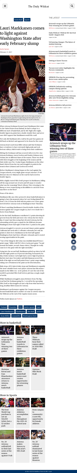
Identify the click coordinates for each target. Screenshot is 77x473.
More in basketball (10, 322)
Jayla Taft (51, 46)
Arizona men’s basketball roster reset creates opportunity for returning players (22, 377)
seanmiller (16, 316)
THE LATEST (54, 18)
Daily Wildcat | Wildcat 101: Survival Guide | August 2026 (62, 34)
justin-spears (29, 307)
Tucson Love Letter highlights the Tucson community (62, 69)
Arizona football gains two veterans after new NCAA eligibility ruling (62, 97)
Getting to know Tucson (58, 61)
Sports (27, 20)
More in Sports (8, 395)
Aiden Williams (52, 81)
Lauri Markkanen (7, 311)
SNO (47, 471)
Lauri (39, 307)
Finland (4, 307)
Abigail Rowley (52, 91)
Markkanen (20, 311)
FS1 (20, 307)
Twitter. (20, 299)
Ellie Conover (52, 63)
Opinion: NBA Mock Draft (36, 371)
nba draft (30, 311)
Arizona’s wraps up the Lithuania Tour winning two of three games (61, 24)
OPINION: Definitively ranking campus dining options (60, 87)
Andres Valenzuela (53, 100)
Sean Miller (5, 316)
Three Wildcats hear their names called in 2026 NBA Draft (37, 343)
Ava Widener (52, 107)
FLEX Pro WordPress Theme (37, 471)
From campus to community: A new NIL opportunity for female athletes (38, 417)
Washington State (30, 316)
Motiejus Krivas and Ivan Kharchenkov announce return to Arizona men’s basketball (7, 378)
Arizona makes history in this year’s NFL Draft (21, 446)
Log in (50, 471)
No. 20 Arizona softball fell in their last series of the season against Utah (6, 449)
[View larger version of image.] (22, 83)
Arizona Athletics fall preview (60, 105)
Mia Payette (52, 72)
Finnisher (13, 307)
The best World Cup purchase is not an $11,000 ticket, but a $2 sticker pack (6, 418)
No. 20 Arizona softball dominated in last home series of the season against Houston (37, 451)
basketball (18, 20)
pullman (40, 311)
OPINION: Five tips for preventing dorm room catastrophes (61, 78)
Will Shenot (52, 28)
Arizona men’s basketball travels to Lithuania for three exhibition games (63, 52)
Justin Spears (4, 49)
